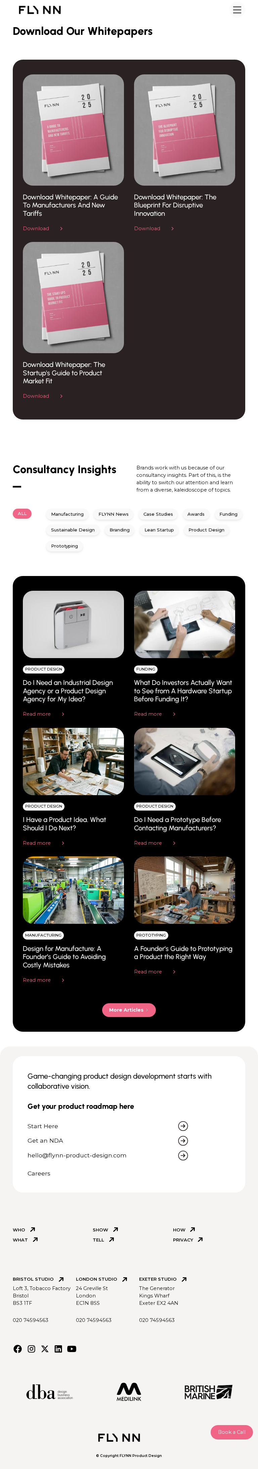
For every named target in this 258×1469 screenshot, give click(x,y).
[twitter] (45, 1349)
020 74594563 (30, 1320)
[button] (237, 10)
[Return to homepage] (42, 10)
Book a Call (232, 1432)
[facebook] (18, 1349)
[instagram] (31, 1349)
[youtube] (72, 1349)
